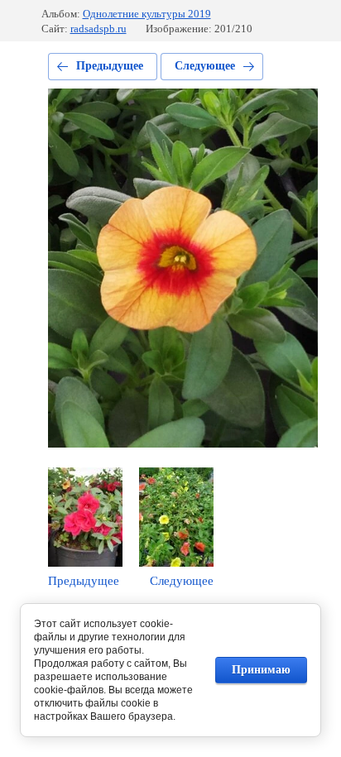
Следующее (205, 66)
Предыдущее (109, 66)
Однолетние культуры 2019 (147, 13)
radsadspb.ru (98, 28)
